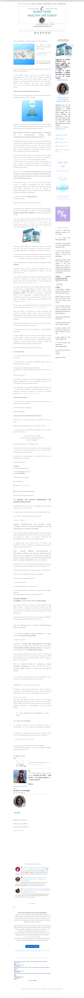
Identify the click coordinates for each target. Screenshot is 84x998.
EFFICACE (41, 701)
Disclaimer (32, 903)
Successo (60, 139)
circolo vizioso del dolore (20, 159)
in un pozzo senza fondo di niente (28, 283)
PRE (14, 85)
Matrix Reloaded (25, 693)
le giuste (25, 485)
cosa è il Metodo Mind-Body (40, 666)
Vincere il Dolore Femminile (38, 307)
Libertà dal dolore (62, 146)
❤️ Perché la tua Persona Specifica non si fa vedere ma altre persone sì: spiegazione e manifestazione (34, 879)
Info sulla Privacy (18, 830)
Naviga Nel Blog (62, 135)
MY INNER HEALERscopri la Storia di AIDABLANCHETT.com (63, 99)
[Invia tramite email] (14, 812)
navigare (22, 508)
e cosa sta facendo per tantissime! (29, 393)
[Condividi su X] (17, 812)
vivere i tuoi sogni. (20, 697)
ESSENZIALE (24, 727)
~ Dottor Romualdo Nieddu (32, 936)
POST (19, 85)
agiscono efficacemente (30, 182)
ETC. (14, 204)
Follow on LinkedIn (32, 946)
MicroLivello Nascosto (34, 145)
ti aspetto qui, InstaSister (20, 786)
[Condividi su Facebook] (18, 812)
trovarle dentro (29, 601)
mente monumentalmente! (21, 468)
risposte (21, 419)
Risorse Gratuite (62, 142)
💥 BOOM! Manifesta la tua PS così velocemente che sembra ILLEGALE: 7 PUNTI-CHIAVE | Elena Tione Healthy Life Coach (35, 890)
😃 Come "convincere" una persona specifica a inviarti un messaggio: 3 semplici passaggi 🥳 (35, 868)
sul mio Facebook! (18, 792)
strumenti (19, 172)
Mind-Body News (33, 227)
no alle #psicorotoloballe (30, 685)
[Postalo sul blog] (15, 812)
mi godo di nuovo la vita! (24, 739)
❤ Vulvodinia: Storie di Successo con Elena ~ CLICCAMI (32, 950)
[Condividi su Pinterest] (19, 812)
